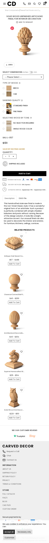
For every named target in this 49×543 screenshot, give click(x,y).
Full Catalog (9, 494)
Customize (9, 537)
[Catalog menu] (4, 4)
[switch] (31, 72)
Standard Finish (20, 105)
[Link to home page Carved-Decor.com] (24, 447)
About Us (7, 469)
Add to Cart (24, 173)
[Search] (34, 4)
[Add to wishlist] (21, 236)
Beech (16, 88)
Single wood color (22, 129)
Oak (15, 94)
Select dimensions (20, 72)
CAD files (7, 505)
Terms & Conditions (12, 484)
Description (10, 198)
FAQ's (5, 497)
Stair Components (12, 10)
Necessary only (24, 532)
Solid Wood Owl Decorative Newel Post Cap (22, 410)
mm (35, 72)
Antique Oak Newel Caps (14, 256)
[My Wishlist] (39, 4)
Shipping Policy (10, 472)
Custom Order (9, 509)
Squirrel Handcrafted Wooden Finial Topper (22, 371)
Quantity (8, 152)
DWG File (23, 198)
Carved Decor (10, 4)
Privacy (6, 480)
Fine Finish (17, 111)
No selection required (23, 123)
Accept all (9, 532)
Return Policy (9, 476)
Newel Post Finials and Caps (31, 10)
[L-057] (24, 40)
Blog (5, 501)
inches (25, 72)
